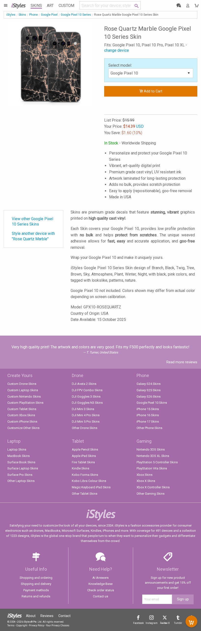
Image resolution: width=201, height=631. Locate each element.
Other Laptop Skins (21, 481)
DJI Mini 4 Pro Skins (86, 415)
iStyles (10, 14)
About (31, 616)
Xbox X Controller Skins (153, 487)
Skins (36, 5)
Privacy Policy (36, 625)
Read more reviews (181, 362)
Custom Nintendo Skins (24, 396)
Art (50, 5)
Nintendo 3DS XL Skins (153, 456)
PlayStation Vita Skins (152, 468)
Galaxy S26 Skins (149, 396)
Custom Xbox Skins (21, 415)
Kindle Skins (80, 468)
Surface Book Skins (21, 462)
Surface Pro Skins (19, 475)
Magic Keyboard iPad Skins (91, 487)
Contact (64, 616)
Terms (10, 625)
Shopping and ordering (36, 578)
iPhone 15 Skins (148, 409)
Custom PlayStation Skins (25, 402)
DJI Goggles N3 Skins (87, 402)
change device (116, 50)
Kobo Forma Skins (85, 475)
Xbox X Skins (146, 481)
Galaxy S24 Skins (149, 384)
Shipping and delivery (36, 584)
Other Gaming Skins (150, 493)
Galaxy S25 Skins (149, 390)
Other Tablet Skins (84, 493)
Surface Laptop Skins (22, 468)
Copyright (21, 625)
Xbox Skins (144, 475)
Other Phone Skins (149, 428)
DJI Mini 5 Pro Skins (86, 421)
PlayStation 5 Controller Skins (157, 462)
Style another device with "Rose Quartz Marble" (33, 236)
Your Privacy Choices (57, 625)
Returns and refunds (36, 596)
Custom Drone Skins (21, 384)
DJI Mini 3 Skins (83, 409)
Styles (18, 5)
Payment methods (36, 590)
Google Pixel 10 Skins (152, 402)
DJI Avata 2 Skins (84, 384)
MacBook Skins (18, 456)
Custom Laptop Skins (22, 390)
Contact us (100, 596)
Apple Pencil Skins (85, 449)
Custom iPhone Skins (22, 421)
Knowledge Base (100, 584)
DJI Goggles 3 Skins (86, 396)
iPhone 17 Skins (148, 421)
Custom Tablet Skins (21, 409)
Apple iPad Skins (84, 456)
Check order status (100, 590)
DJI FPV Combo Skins (87, 390)
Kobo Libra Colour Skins (89, 481)
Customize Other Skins (23, 428)
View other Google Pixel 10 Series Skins (32, 221)
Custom (66, 5)
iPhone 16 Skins (148, 415)
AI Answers (100, 578)
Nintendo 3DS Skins (151, 449)
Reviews (46, 616)
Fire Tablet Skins (83, 462)
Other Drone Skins (84, 428)
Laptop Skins (16, 449)
